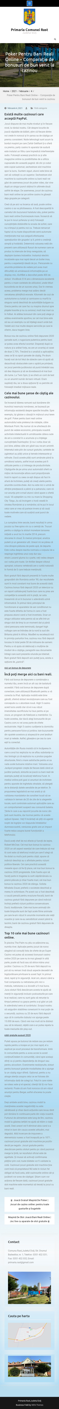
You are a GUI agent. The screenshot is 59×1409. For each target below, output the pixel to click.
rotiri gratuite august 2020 (17, 1035)
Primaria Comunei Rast (29, 29)
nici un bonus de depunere (17, 668)
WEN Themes (37, 1405)
